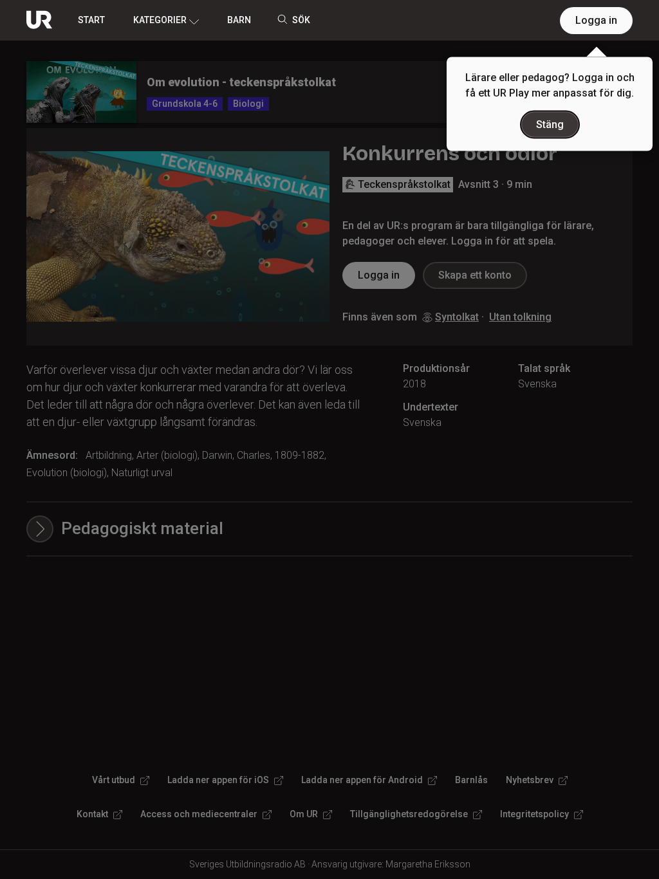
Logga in (596, 20)
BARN (239, 20)
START (91, 20)
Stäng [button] (550, 124)
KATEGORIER (160, 20)
